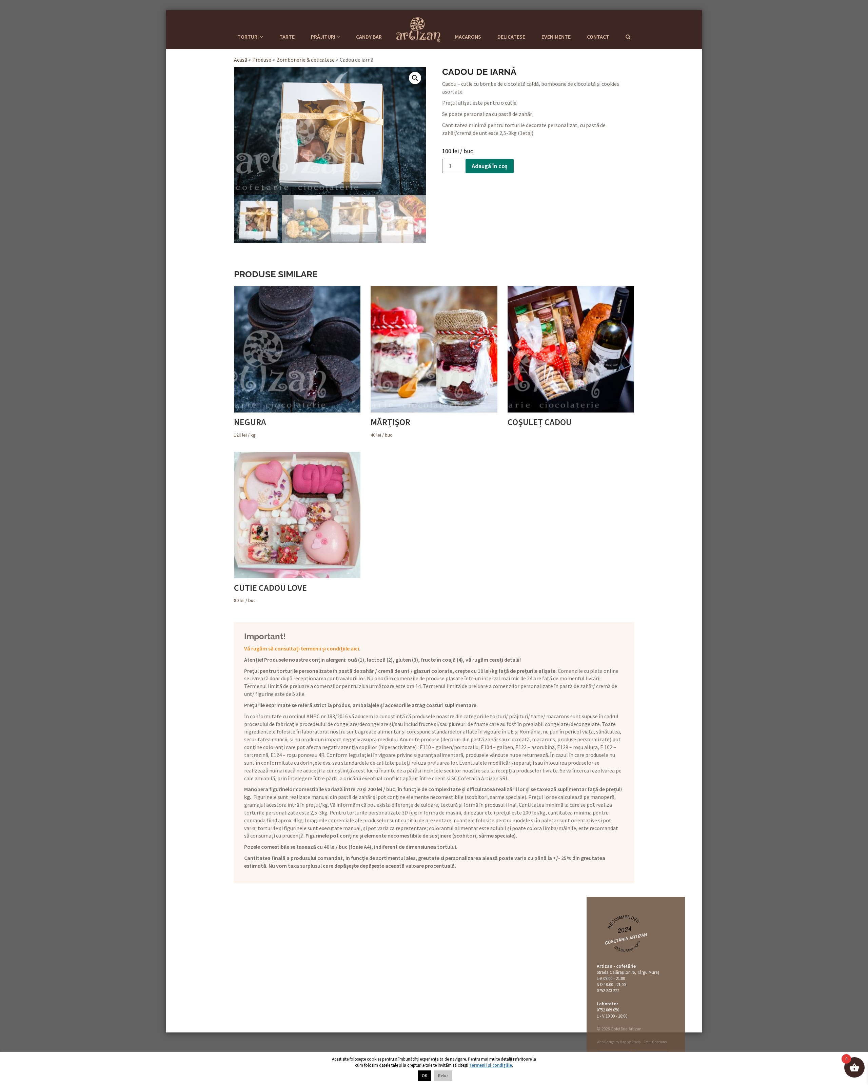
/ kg (250, 427)
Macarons (468, 36)
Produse (261, 59)
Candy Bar (369, 36)
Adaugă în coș (490, 166)
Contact (598, 36)
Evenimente (556, 36)
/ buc (390, 427)
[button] (415, 78)
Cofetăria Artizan (626, 938)
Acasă (240, 59)
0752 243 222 (608, 990)
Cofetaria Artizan (418, 28)
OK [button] (424, 1076)
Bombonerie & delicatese (305, 59)
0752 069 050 (608, 1010)
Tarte (287, 36)
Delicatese (511, 36)
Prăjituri (323, 36)
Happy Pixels (630, 1042)
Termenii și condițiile (490, 1065)
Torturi (248, 36)
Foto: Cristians (655, 1042)
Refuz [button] (443, 1076)
